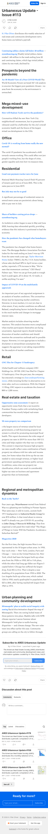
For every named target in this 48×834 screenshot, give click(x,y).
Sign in (43, 3)
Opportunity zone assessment (15, 402)
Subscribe (34, 3)
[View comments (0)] (9, 27)
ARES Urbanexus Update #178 (16, 733)
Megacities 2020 (9, 538)
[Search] (43, 726)
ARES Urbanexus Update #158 (16, 750)
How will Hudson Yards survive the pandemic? (22, 112)
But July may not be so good (14, 191)
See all (6, 784)
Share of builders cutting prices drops (19, 214)
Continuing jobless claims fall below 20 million (23, 50)
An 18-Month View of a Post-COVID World (21, 79)
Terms (29, 817)
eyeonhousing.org (9, 54)
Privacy (22, 817)
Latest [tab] (10, 727)
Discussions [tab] (19, 727)
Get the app (35, 823)
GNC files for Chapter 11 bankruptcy (18, 362)
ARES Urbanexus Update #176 (16, 767)
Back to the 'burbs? (10, 498)
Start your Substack (18, 823)
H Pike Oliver (12, 20)
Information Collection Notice (25, 668)
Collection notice (39, 817)
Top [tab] (4, 727)
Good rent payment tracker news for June (20, 174)
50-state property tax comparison (16, 421)
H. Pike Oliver (8, 33)
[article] (24, 739)
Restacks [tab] (17, 697)
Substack (12, 829)
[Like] (4, 27)
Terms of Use (35, 666)
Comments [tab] (7, 697)
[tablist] (12, 697)
